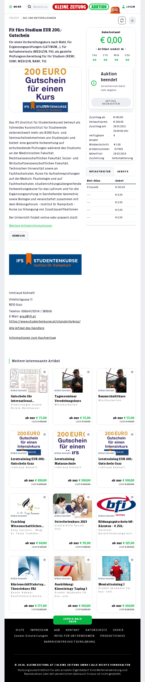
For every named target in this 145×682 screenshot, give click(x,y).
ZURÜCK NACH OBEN (72, 620)
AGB (57, 630)
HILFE (20, 630)
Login (130, 6)
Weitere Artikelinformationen (30, 225)
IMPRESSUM (39, 630)
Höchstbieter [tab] (100, 171)
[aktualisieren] (122, 20)
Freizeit (14, 18)
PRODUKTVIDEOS (112, 635)
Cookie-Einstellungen (31, 635)
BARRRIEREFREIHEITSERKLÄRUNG (69, 641)
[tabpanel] (45, 285)
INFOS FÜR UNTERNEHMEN (74, 635)
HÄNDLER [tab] (18, 235)
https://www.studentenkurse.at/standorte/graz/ (45, 321)
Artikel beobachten (111, 102)
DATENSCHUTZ (96, 630)
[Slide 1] (45, 106)
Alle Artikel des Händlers (26, 328)
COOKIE (118, 630)
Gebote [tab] (123, 171)
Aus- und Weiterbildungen (39, 18)
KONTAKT (73, 630)
